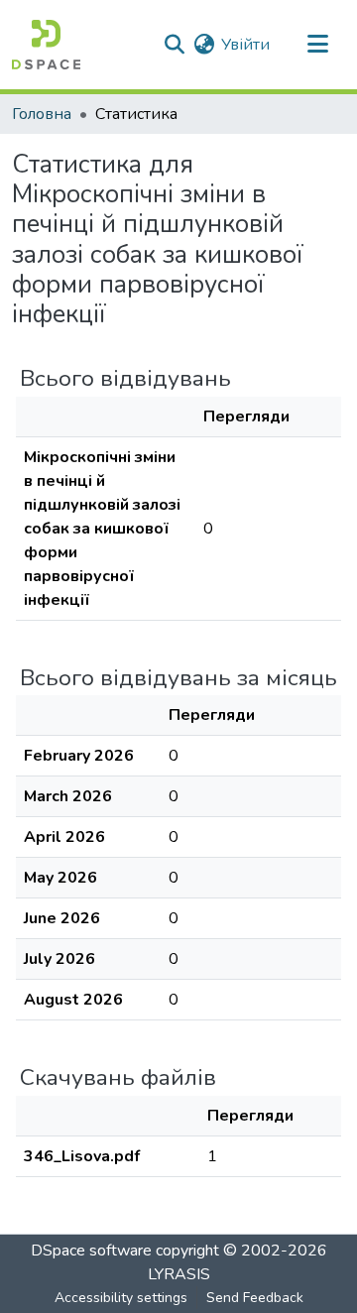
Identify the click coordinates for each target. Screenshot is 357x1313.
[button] (46, 44)
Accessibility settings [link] (121, 1297)
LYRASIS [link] (179, 1274)
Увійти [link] (245, 45)
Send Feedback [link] (254, 1297)
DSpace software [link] (91, 1250)
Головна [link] (41, 114)
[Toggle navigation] (317, 44)
